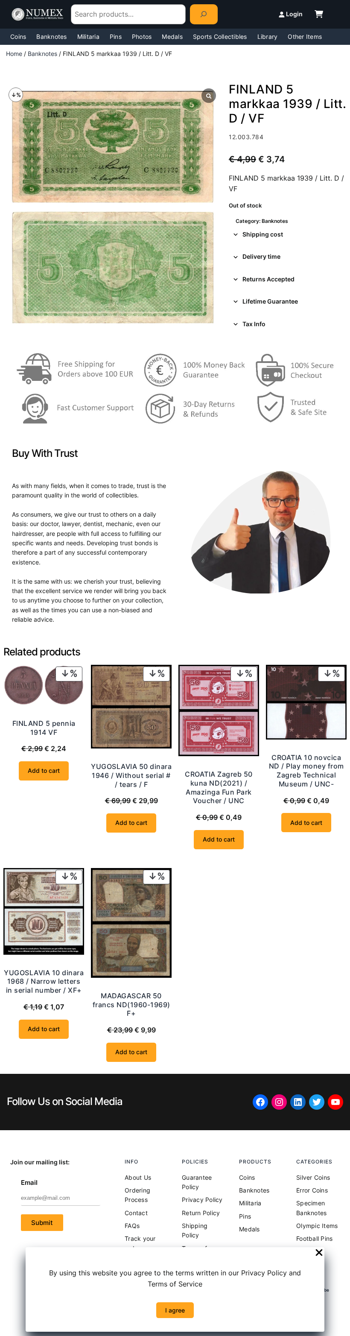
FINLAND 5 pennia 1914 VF (44, 728)
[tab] (288, 234)
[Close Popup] (319, 1253)
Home (14, 53)
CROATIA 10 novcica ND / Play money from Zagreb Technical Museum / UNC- (306, 770)
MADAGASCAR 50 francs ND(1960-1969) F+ (131, 1004)
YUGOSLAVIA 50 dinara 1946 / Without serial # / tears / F (131, 775)
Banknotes (42, 53)
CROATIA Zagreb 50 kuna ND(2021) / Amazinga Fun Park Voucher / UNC (219, 787)
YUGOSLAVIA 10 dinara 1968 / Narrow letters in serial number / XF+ (44, 981)
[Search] (204, 14)
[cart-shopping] (318, 14)
